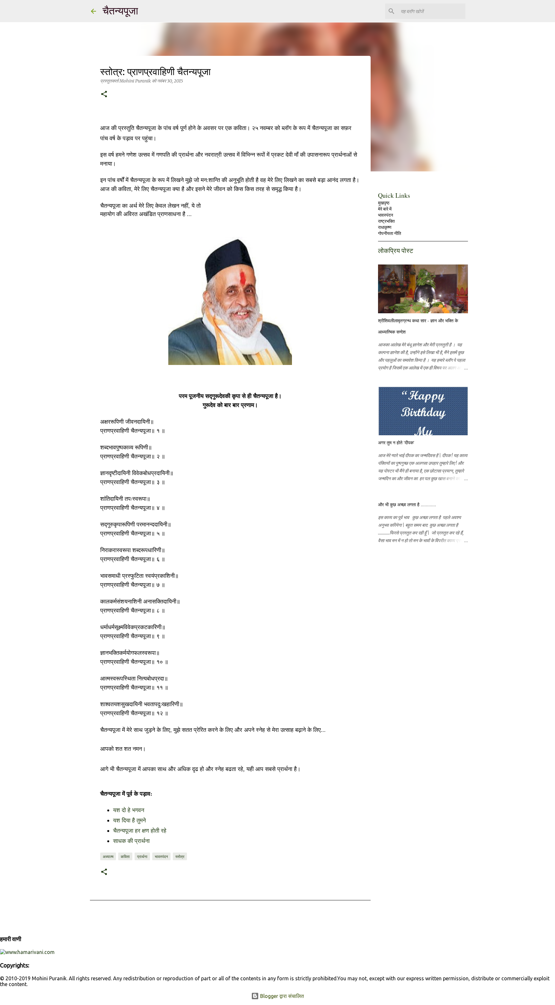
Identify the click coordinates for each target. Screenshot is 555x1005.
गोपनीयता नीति (389, 233)
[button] (104, 94)
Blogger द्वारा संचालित (281, 996)
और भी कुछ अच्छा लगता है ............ (407, 504)
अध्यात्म (108, 856)
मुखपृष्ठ (383, 203)
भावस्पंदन (161, 856)
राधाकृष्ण (385, 227)
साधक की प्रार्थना (131, 841)
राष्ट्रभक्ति (386, 221)
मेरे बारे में (385, 209)
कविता (125, 856)
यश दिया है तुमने (129, 820)
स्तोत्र (179, 856)
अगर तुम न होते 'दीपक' (396, 442)
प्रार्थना (142, 856)
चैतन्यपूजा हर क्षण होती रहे (139, 830)
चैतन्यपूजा (120, 11)
